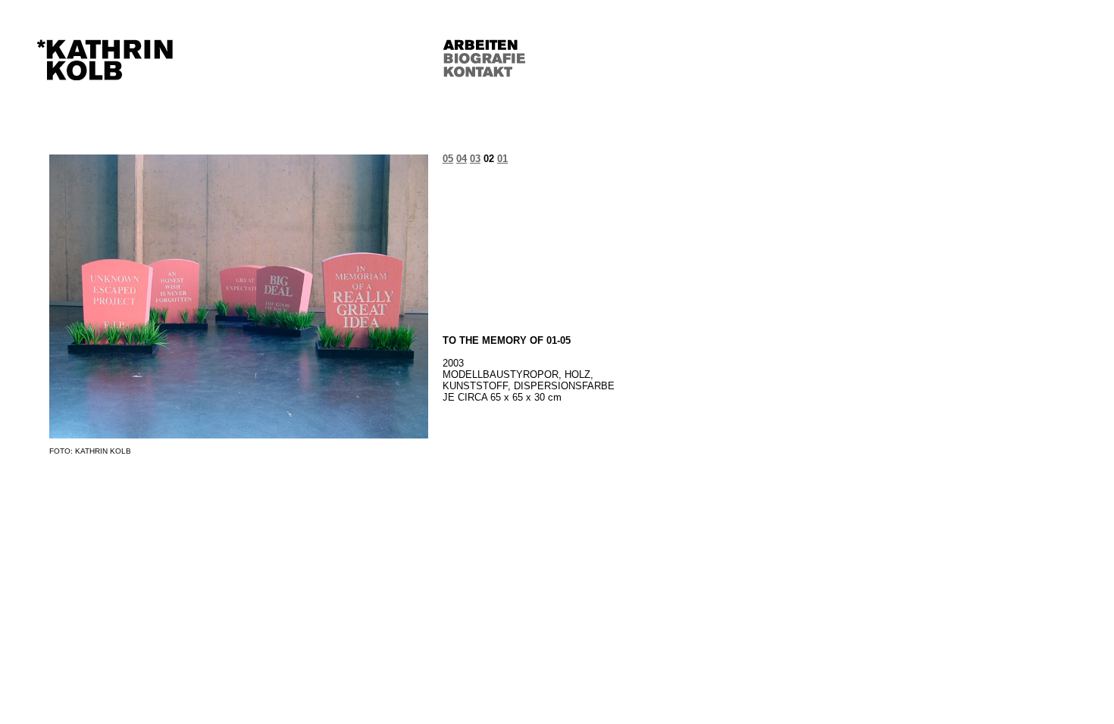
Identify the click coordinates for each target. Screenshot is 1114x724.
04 (461, 158)
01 (502, 158)
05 (448, 158)
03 (475, 158)
